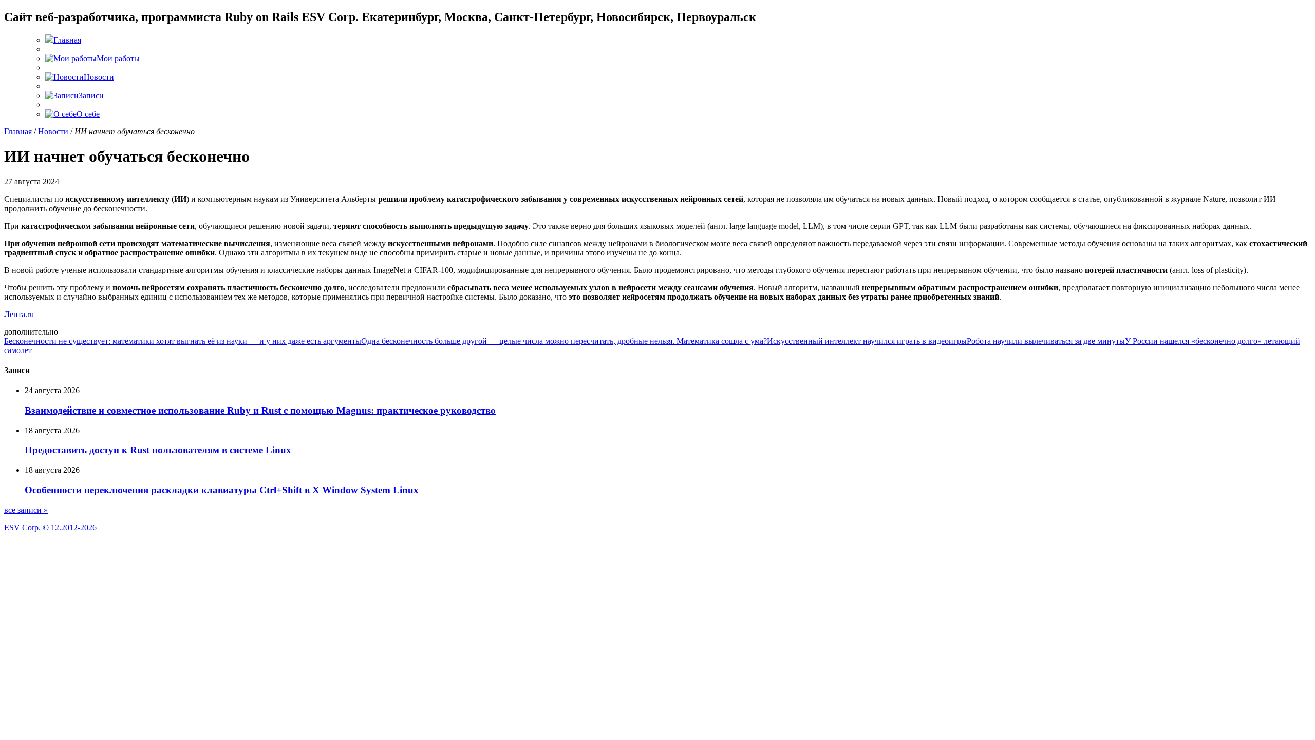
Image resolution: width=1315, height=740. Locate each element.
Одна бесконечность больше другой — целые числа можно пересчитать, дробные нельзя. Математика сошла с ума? (564, 341)
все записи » (26, 510)
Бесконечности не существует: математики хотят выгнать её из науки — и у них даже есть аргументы (182, 341)
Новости (53, 131)
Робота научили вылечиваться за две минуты (1046, 341)
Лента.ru (19, 314)
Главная (18, 131)
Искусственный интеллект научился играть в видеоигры (867, 341)
